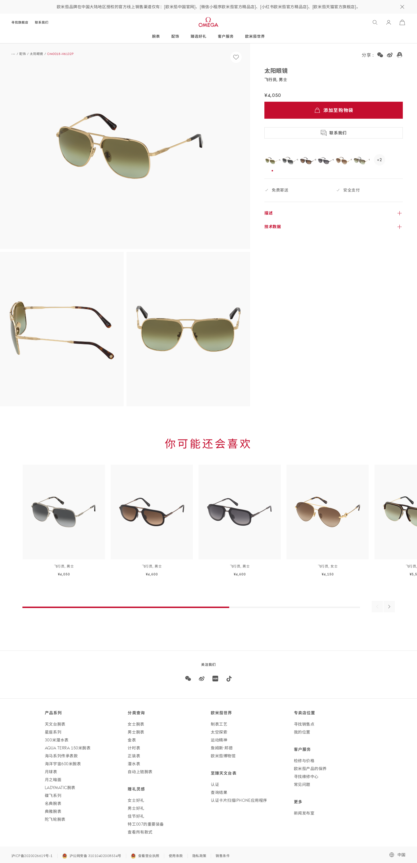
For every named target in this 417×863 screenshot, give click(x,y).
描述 (268, 213)
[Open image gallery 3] (188, 329)
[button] (125, 146)
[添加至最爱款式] (236, 57)
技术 (272, 226)
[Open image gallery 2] (62, 329)
